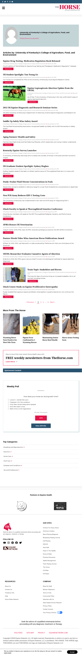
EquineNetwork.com (58, 633)
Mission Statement (49, 589)
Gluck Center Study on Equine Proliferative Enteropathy (30, 286)
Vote (41, 418)
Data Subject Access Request (52, 602)
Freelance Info (9, 593)
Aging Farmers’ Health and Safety (19, 137)
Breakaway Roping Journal (51, 537)
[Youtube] (4, 542)
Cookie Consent (48, 609)
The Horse (46, 567)
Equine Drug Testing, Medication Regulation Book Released (31, 61)
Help (6, 596)
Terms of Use (47, 593)
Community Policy (48, 596)
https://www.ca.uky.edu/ (29, 38)
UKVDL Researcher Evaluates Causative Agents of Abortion (31, 253)
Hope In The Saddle (49, 550)
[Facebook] (16, 542)
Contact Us (8, 589)
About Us (8, 586)
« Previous (30, 302)
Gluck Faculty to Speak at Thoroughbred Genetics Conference (33, 209)
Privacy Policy (47, 606)
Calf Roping (46, 541)
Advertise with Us (48, 599)
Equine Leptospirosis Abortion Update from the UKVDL (50, 89)
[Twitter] (5, 1)
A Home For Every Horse (51, 528)
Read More (8, 69)
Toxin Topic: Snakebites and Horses (44, 269)
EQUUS (45, 544)
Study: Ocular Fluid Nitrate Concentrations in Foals (28, 181)
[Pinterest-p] (7, 1)
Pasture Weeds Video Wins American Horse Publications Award (33, 238)
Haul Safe (46, 547)
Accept (72, 652)
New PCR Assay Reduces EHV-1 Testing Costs (24, 195)
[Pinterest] (12, 542)
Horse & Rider (47, 554)
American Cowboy (48, 531)
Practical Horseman (49, 557)
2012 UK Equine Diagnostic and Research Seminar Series (30, 107)
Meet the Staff (47, 586)
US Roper (46, 573)
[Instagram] (10, 1)
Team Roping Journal (49, 564)
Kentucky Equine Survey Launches (19, 150)
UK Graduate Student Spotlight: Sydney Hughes (26, 166)
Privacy (41, 633)
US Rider (46, 570)
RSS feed (18, 633)
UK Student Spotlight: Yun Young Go (20, 74)
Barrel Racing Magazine (50, 534)
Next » (52, 302)
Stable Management (49, 560)
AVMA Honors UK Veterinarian (18, 224)
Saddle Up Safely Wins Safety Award (20, 121)
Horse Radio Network (11, 599)
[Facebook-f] (2, 1)
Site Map (30, 633)
